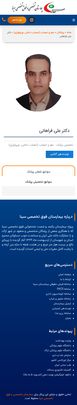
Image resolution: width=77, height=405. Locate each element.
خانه (69, 33)
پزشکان (60, 33)
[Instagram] (31, 20)
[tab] (38, 170)
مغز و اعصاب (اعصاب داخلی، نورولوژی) (34, 33)
